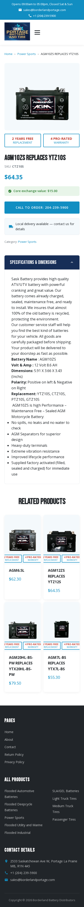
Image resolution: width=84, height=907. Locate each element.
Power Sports (26, 54)
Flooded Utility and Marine (23, 825)
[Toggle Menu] (37, 32)
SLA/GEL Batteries (65, 791)
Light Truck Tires (64, 798)
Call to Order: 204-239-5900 (42, 207)
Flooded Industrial (17, 832)
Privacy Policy (14, 762)
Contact (10, 747)
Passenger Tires (64, 819)
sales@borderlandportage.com (44, 10)
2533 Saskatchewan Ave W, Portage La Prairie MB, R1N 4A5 (43, 863)
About (8, 739)
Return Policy (14, 754)
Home (8, 54)
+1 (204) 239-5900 (44, 16)
